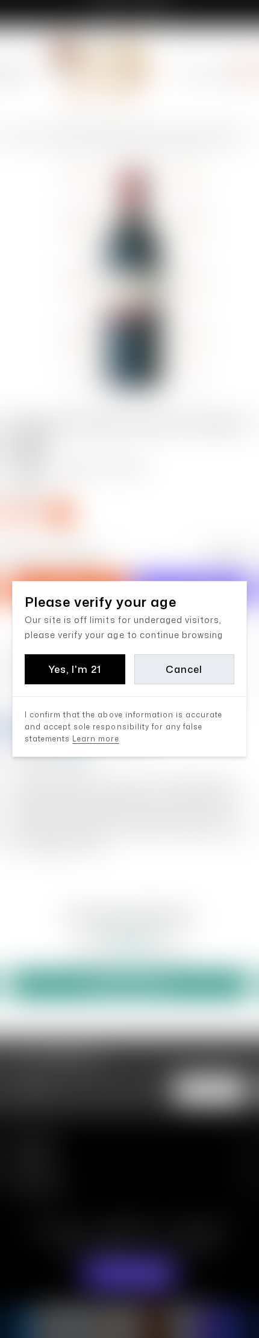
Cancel (184, 669)
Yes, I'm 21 (74, 669)
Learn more (95, 739)
